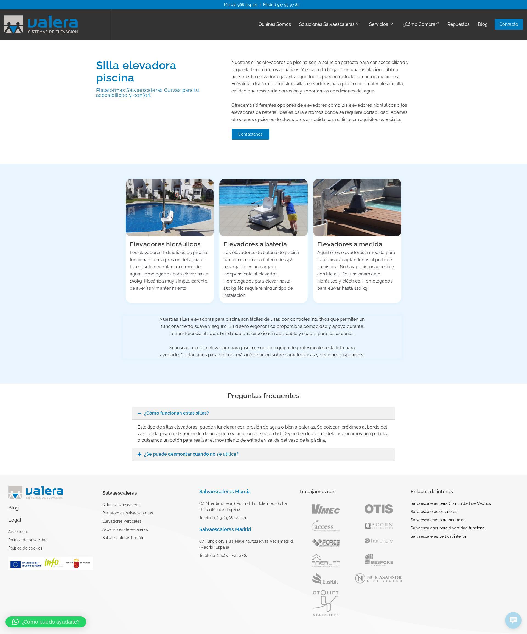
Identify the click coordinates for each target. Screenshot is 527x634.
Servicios (378, 24)
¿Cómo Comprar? (421, 24)
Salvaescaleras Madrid (225, 529)
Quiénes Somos (275, 24)
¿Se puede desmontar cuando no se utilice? (191, 454)
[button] (263, 413)
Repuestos (458, 24)
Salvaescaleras (119, 493)
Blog (483, 24)
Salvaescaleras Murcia (224, 491)
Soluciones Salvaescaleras (327, 24)
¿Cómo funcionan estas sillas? (176, 413)
